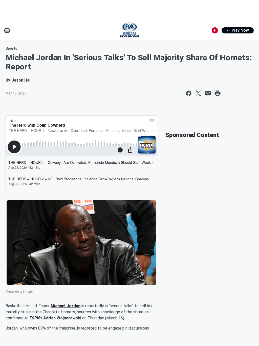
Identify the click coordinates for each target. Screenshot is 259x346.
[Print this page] (217, 93)
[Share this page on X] (198, 93)
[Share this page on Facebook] (188, 93)
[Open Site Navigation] (7, 30)
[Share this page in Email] (207, 93)
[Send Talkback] (215, 30)
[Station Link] (129, 30)
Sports (11, 48)
